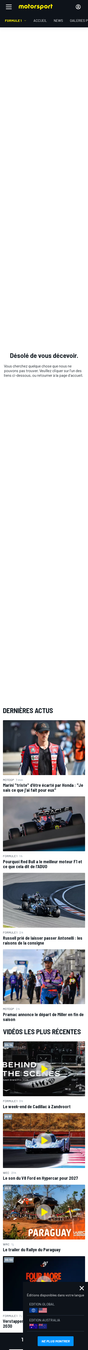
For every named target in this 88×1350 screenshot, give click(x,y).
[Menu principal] (9, 7)
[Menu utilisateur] (78, 7)
